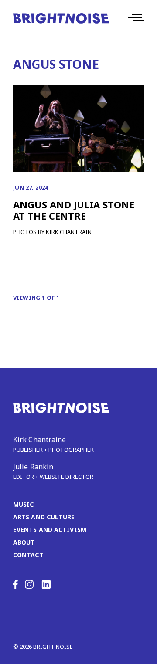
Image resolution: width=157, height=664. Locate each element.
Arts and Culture (44, 517)
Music (23, 504)
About (24, 542)
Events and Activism (49, 529)
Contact (28, 555)
